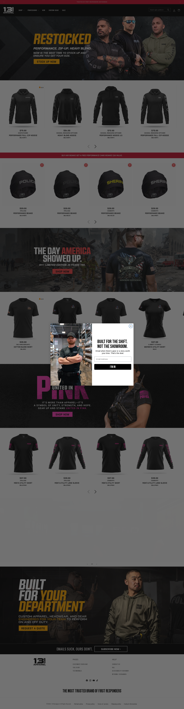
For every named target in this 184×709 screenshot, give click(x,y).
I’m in (113, 367)
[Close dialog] (131, 326)
